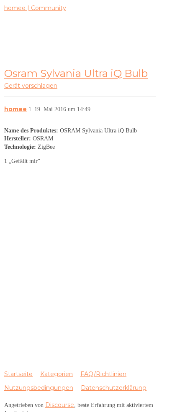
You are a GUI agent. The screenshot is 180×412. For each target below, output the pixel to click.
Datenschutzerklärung (114, 388)
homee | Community (35, 8)
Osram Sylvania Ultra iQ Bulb (76, 73)
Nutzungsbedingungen (38, 388)
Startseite (18, 374)
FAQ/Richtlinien (103, 374)
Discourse (59, 405)
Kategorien (56, 374)
